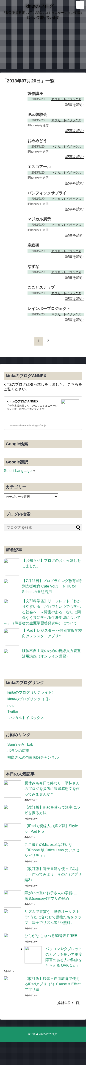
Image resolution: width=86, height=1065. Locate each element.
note (10, 705)
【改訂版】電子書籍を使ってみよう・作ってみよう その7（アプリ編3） (53, 874)
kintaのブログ (40, 6)
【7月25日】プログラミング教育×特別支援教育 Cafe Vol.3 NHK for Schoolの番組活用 (52, 586)
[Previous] (29, 341)
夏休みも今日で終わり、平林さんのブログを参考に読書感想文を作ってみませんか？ (52, 788)
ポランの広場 (18, 751)
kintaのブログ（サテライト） (31, 692)
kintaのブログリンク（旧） (29, 699)
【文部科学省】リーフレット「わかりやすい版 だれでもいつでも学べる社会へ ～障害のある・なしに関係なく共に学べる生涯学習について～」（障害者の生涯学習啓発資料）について (42, 612)
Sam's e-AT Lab (20, 744)
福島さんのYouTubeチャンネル (33, 757)
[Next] (57, 341)
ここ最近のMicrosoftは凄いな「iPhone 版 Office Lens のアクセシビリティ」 (52, 850)
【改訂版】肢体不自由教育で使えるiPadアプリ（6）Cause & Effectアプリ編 (52, 984)
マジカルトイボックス (25, 718)
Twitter (12, 711)
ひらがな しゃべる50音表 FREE (51, 936)
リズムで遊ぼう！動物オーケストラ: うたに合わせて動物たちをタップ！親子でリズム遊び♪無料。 (53, 917)
